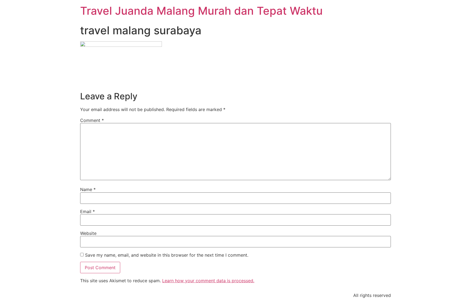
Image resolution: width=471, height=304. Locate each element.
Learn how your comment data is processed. (208, 280)
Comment (92, 120)
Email (87, 211)
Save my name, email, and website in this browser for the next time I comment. (166, 255)
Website (88, 233)
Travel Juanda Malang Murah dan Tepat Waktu (201, 10)
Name (88, 189)
